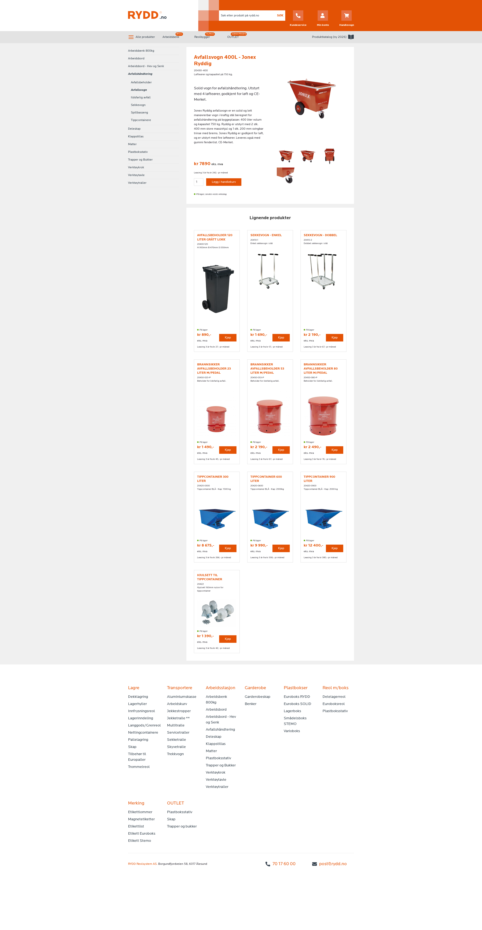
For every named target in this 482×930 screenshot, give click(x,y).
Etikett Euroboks (141, 834)
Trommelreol (139, 767)
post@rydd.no (333, 864)
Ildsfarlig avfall (141, 97)
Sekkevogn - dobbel (320, 235)
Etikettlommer (140, 812)
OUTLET (233, 37)
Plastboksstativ (138, 152)
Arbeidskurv (177, 704)
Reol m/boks (336, 688)
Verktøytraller (137, 182)
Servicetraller (178, 733)
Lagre (133, 688)
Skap (132, 747)
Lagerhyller (137, 704)
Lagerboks (292, 711)
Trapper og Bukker (140, 159)
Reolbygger (202, 37)
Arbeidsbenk (170, 37)
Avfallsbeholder (141, 82)
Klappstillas (135, 136)
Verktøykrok (136, 167)
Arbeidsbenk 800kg (141, 50)
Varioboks (292, 731)
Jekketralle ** (178, 718)
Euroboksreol (334, 704)
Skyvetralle (176, 747)
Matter (132, 144)
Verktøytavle (136, 175)
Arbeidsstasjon (220, 688)
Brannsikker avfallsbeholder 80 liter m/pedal (321, 369)
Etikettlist (136, 826)
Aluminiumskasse (181, 697)
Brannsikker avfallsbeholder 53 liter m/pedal (267, 369)
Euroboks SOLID (297, 704)
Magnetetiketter (141, 819)
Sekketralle (176, 740)
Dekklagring (138, 697)
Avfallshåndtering (140, 74)
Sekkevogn (138, 105)
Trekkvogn (175, 754)
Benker (250, 704)
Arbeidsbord (136, 58)
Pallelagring (138, 740)
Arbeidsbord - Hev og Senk (146, 66)
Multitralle (176, 725)
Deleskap (134, 128)
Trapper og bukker (182, 826)
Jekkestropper (179, 711)
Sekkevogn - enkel (266, 235)
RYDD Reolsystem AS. (142, 864)
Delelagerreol (334, 697)
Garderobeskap (257, 697)
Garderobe (255, 688)
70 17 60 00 (284, 864)
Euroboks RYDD (297, 697)
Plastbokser (295, 688)
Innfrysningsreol (141, 711)
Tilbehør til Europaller (137, 757)
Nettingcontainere (143, 733)
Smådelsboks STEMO (295, 721)
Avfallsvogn (139, 90)
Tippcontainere (141, 120)
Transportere (179, 688)
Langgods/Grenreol (143, 725)
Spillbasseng (139, 112)
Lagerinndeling (140, 718)
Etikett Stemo (139, 841)
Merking (136, 803)
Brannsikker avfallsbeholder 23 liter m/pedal (214, 369)
